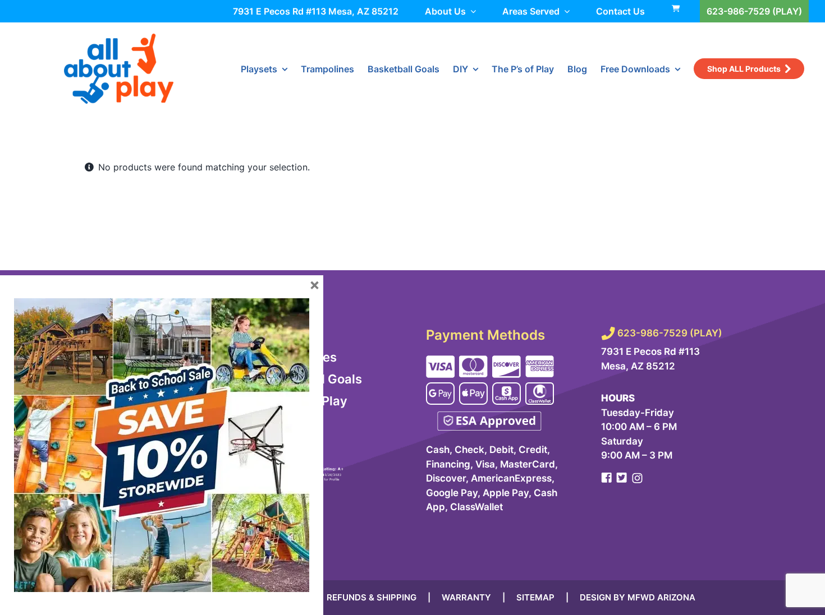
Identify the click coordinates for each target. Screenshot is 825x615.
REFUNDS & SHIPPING (371, 597)
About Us (445, 11)
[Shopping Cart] (330, 445)
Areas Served (531, 11)
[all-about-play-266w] (118, 38)
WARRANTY (466, 597)
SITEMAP (535, 597)
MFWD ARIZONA (661, 597)
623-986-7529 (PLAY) (754, 11)
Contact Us (620, 11)
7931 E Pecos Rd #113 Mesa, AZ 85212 (315, 11)
